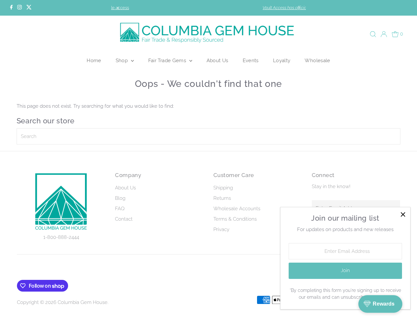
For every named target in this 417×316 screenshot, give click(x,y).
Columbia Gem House (83, 302)
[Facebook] (11, 8)
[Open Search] (373, 34)
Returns (222, 198)
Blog (120, 198)
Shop (122, 60)
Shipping (223, 188)
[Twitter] (29, 8)
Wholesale (317, 60)
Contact (124, 219)
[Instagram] (19, 8)
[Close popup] (403, 214)
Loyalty (282, 60)
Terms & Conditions (235, 219)
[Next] (298, 8)
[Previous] (118, 8)
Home (94, 60)
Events (251, 60)
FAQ (119, 209)
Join (345, 270)
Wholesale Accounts (236, 209)
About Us (217, 60)
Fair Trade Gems (168, 60)
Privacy (221, 229)
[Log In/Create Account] (384, 34)
